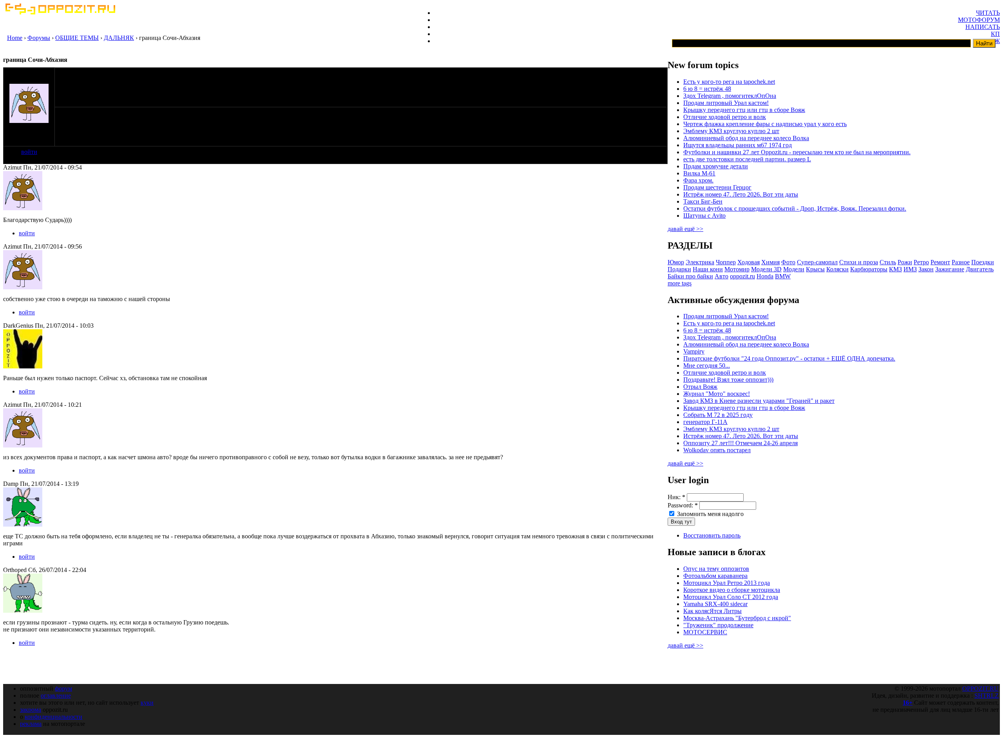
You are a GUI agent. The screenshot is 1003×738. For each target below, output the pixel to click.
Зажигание (949, 269)
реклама (31, 723)
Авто (721, 276)
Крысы (815, 269)
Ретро (921, 262)
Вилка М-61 (699, 173)
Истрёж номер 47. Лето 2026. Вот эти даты (740, 194)
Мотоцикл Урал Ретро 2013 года (726, 582)
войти (29, 151)
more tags (680, 283)
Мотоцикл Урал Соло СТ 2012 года (730, 597)
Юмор (676, 262)
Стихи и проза (858, 262)
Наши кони (708, 269)
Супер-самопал (817, 262)
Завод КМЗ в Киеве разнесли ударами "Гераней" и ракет (759, 400)
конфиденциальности (53, 716)
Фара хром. (698, 180)
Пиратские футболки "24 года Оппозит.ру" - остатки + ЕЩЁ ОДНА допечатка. (789, 358)
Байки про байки (690, 276)
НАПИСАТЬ (982, 26)
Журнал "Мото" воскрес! (716, 393)
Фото (788, 262)
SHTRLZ (986, 695)
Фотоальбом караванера (715, 575)
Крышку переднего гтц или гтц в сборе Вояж (744, 109)
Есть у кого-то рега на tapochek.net (729, 81)
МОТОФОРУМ (979, 19)
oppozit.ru (742, 276)
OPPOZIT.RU (980, 688)
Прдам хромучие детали (715, 166)
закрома (30, 709)
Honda (765, 276)
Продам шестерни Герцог (717, 187)
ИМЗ (910, 269)
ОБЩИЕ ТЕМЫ (77, 37)
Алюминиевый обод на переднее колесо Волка (746, 138)
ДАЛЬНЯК (119, 37)
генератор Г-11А (705, 422)
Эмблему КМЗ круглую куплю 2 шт (731, 131)
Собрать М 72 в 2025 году (718, 414)
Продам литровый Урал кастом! (726, 102)
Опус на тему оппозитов (716, 568)
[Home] (60, 12)
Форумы (38, 37)
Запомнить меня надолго (709, 514)
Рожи (905, 262)
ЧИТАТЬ (988, 12)
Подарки (679, 269)
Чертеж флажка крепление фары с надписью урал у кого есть (765, 124)
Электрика (700, 262)
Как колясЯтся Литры (712, 611)
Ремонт (940, 262)
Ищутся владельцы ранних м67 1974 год (737, 145)
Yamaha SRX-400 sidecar (715, 604)
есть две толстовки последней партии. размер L (747, 159)
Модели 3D (766, 269)
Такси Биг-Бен (702, 201)
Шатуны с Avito (704, 215)
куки (147, 702)
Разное (961, 262)
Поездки (982, 262)
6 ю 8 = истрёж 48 (707, 88)
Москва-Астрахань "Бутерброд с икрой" (737, 618)
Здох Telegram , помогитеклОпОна (729, 95)
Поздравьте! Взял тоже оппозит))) (728, 379)
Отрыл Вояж (700, 386)
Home (14, 37)
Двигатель (980, 269)
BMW (783, 276)
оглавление (56, 695)
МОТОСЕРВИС (705, 632)
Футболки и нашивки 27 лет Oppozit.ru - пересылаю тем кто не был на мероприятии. (797, 152)
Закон (926, 269)
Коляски (837, 269)
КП (995, 34)
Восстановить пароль (711, 535)
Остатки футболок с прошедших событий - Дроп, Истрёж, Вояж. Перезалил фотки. (794, 208)
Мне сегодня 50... (706, 365)
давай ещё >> (685, 229)
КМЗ (895, 269)
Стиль (888, 262)
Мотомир (737, 269)
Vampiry (693, 351)
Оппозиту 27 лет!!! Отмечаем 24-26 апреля (740, 443)
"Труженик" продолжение (718, 625)
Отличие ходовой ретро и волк (724, 117)
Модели (793, 269)
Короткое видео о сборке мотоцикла (731, 589)
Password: (683, 505)
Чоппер (726, 262)
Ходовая (748, 262)
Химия (770, 262)
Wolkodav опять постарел (717, 450)
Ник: (676, 497)
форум (63, 688)
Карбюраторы (868, 269)
